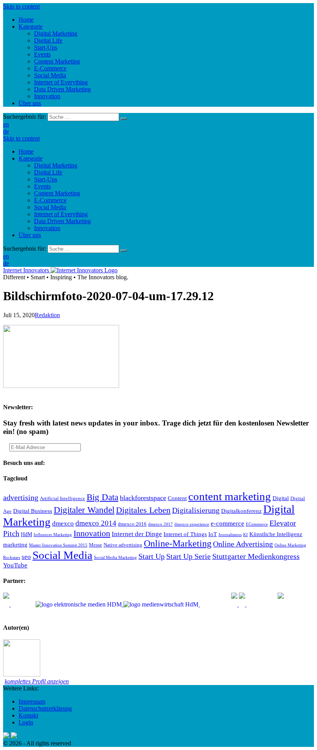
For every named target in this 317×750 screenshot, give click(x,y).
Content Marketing (57, 193)
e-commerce (227, 523)
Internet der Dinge (137, 534)
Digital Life (48, 172)
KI (245, 535)
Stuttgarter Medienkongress (256, 556)
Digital (281, 498)
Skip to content (21, 6)
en (6, 124)
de (6, 131)
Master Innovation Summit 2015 (58, 545)
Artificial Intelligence (62, 498)
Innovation (47, 228)
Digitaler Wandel (84, 510)
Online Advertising (243, 544)
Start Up (151, 556)
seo (26, 556)
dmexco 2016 (132, 524)
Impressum (32, 701)
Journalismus (230, 535)
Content (177, 498)
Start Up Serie (188, 556)
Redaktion (47, 315)
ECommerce (257, 524)
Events (42, 186)
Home (26, 151)
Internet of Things (185, 534)
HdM (26, 534)
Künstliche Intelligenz (275, 534)
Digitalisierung (196, 510)
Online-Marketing (177, 543)
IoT (212, 534)
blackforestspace (143, 498)
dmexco (63, 523)
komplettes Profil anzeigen (37, 681)
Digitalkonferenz (241, 510)
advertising (20, 497)
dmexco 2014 (95, 523)
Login (26, 722)
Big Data (102, 497)
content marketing (229, 496)
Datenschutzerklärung (45, 708)
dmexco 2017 (160, 524)
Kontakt (28, 715)
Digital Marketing (55, 165)
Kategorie (31, 158)
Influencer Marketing (53, 535)
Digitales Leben (143, 510)
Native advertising (123, 545)
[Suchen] (124, 119)
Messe (95, 545)
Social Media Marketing (115, 557)
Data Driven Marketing (62, 221)
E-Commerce (50, 200)
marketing (15, 544)
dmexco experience (191, 524)
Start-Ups (45, 179)
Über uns (30, 235)
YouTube (15, 565)
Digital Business (32, 510)
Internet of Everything (61, 214)
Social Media (50, 207)
